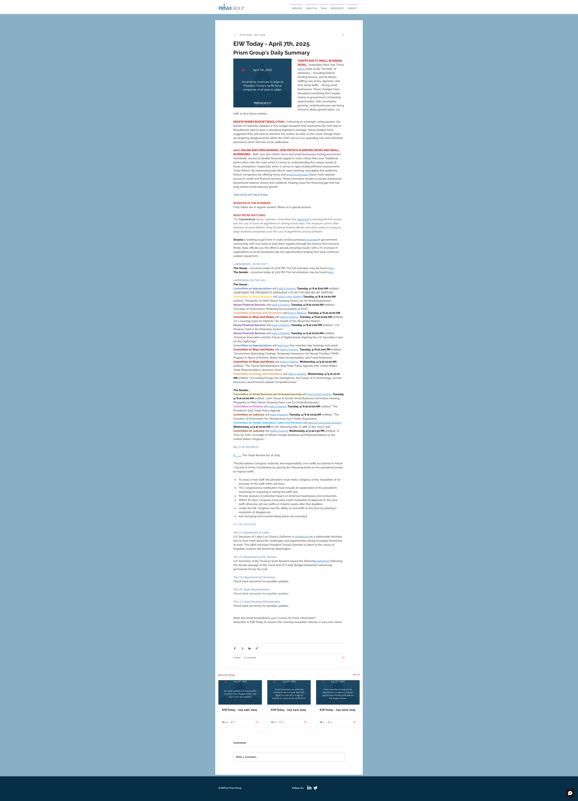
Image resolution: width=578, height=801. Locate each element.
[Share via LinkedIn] (249, 648)
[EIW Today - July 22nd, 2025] (338, 692)
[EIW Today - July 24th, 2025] (240, 692)
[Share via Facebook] (234, 648)
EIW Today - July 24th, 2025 (239, 709)
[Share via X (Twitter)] (242, 648)
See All (356, 674)
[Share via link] (256, 648)
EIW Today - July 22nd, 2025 (337, 709)
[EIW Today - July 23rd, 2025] (289, 692)
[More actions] (343, 35)
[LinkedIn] (309, 787)
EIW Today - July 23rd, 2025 (288, 709)
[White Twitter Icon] (315, 787)
